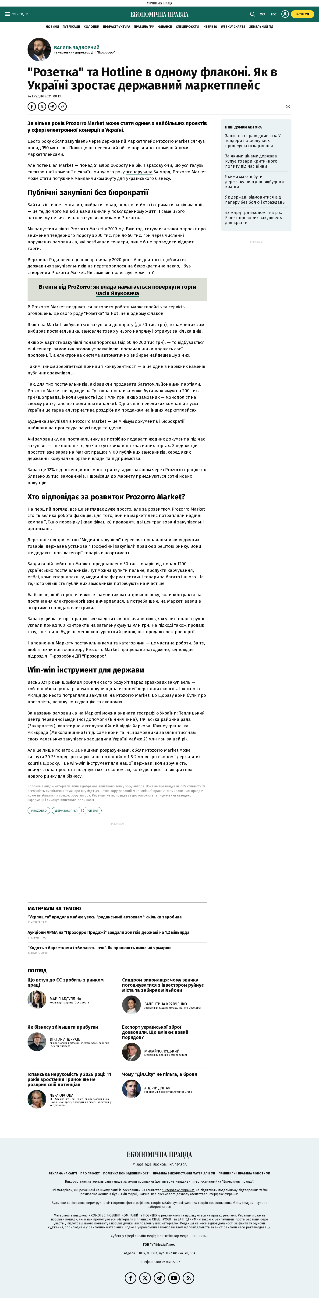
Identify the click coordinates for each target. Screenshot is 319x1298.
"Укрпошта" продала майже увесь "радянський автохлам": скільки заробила (105, 917)
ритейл (92, 810)
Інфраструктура (116, 27)
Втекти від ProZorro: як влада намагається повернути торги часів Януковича (117, 290)
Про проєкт (90, 1173)
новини (52, 27)
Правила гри (144, 27)
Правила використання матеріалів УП (184, 1173)
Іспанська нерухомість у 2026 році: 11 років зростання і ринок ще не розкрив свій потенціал (69, 1079)
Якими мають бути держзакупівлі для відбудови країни (254, 181)
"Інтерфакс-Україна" (178, 1190)
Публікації (71, 27)
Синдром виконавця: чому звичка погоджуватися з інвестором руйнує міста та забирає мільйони (163, 985)
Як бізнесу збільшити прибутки (63, 1027)
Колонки (91, 27)
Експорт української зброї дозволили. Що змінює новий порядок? (155, 1032)
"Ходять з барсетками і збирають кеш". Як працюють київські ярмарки (99, 947)
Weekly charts (233, 27)
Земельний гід (261, 27)
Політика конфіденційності (126, 1173)
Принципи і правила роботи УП (244, 1173)
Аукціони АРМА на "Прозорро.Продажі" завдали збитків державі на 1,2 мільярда (108, 932)
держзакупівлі (66, 810)
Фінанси (165, 27)
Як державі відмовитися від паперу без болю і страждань (255, 200)
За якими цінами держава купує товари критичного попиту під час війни (251, 161)
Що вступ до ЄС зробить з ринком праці (66, 982)
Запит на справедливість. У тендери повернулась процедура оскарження (253, 140)
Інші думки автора (243, 127)
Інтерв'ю (209, 27)
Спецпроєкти (187, 27)
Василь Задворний (76, 47)
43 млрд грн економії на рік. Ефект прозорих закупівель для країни (253, 217)
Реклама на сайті (63, 1173)
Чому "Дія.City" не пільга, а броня (159, 1074)
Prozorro (39, 810)
